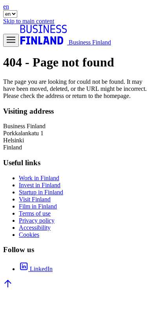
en (6, 6)
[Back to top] (8, 286)
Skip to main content (28, 21)
